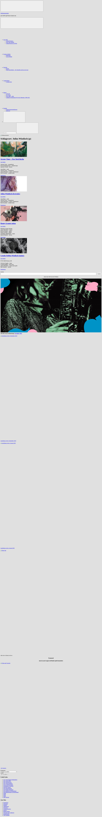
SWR (4, 796)
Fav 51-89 (8, 95)
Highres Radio (6, 811)
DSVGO (8, 110)
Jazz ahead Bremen (7, 788)
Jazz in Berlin (9, 56)
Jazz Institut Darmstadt (8, 789)
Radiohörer (5, 802)
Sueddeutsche (6, 814)
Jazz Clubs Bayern (7, 782)
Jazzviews (5, 807)
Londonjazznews (7, 809)
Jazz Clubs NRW (7, 781)
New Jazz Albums (10, 42)
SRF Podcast (6, 797)
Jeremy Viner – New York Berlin (12, 159)
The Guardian (6, 815)
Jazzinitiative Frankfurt (8, 786)
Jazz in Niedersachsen (8, 784)
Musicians (8, 55)
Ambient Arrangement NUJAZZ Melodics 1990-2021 (18, 97)
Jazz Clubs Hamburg (7, 783)
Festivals (5, 67)
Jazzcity (5, 810)
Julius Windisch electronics (10, 194)
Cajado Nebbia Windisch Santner (12, 256)
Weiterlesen (3, 175)
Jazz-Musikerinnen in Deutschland (10, 792)
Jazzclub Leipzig (7, 787)
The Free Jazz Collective (8, 812)
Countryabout (6, 80)
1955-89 (8, 93)
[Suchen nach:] (9, 132)
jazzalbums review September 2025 (8, 440)
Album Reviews (9, 41)
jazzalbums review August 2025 (8, 548)
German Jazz (9, 81)
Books (7, 68)
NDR (4, 794)
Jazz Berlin (3, 162)
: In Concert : (3, 768)
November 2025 (18, 333)
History (5, 92)
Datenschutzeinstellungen (11, 109)
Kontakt (5, 108)
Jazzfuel (5, 805)
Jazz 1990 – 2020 (10, 96)
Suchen (2, 272)
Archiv (2, 773)
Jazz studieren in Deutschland (9, 791)
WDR (4, 793)
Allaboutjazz (6, 806)
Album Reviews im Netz (11, 43)
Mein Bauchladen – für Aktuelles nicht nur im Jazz (17, 69)
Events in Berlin (6, 54)
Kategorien (3, 770)
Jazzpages (5, 804)
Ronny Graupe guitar (8, 223)
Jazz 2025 (5, 39)
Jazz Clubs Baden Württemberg (10, 779)
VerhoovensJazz (5, 13)
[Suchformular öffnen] (14, 117)
